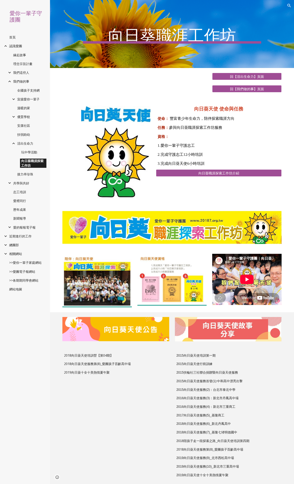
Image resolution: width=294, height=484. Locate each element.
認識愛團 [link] (15, 46)
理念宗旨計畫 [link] (22, 64)
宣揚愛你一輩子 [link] (28, 99)
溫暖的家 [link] (23, 108)
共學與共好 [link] (21, 183)
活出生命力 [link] (25, 143)
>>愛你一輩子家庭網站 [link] (25, 262)
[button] (289, 5)
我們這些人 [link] (21, 72)
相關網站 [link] (15, 254)
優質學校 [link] (23, 117)
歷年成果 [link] (19, 209)
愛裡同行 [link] (19, 201)
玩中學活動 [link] (29, 152)
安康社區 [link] (23, 125)
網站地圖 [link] (15, 289)
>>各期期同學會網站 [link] (23, 280)
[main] (172, 34)
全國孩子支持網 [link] (28, 90)
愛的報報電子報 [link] (24, 227)
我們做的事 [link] (21, 81)
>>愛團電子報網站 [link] (22, 271)
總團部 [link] (14, 245)
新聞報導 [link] (19, 218)
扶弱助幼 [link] (23, 134)
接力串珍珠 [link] (25, 174)
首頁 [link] (12, 37)
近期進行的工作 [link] (20, 236)
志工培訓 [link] (19, 192)
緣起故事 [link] (19, 55)
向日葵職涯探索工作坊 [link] (32, 163)
